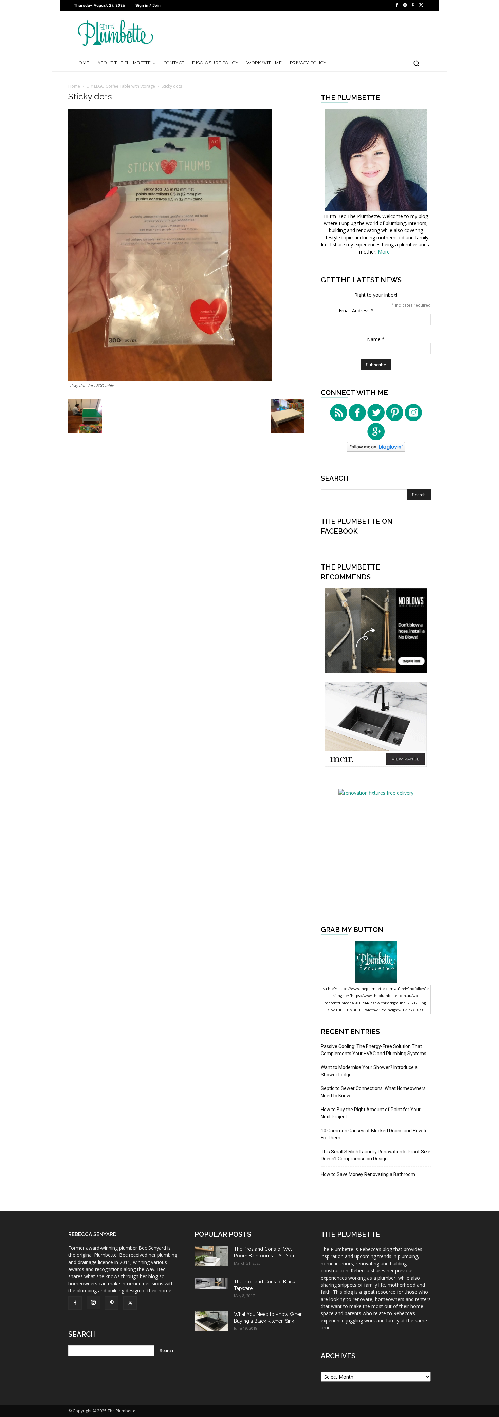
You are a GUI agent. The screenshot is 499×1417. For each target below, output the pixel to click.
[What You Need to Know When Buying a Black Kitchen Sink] (211, 1321)
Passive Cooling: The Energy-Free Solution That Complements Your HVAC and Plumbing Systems (373, 1050)
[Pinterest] (413, 5)
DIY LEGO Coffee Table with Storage (121, 86)
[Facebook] (397, 5)
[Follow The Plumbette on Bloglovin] (376, 450)
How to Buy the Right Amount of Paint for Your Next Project (371, 1113)
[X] (421, 5)
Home (74, 86)
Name (376, 339)
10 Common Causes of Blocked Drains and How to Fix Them (374, 1134)
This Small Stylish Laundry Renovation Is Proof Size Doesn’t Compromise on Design (375, 1155)
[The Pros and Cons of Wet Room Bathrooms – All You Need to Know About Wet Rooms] (211, 1256)
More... (385, 251)
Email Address (356, 310)
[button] (416, 63)
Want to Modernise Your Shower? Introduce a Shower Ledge (369, 1071)
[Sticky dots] (170, 379)
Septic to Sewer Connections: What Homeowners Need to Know (373, 1092)
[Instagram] (405, 5)
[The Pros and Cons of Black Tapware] (211, 1283)
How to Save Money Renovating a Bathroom (368, 1174)
